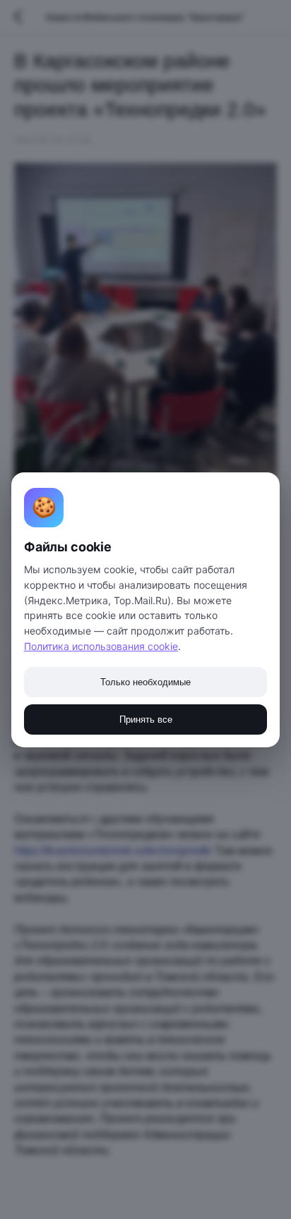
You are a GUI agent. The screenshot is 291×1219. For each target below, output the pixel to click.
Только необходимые (145, 682)
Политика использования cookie (101, 646)
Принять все (145, 719)
